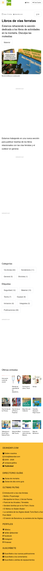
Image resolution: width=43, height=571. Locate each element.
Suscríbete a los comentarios (15, 556)
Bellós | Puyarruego (11, 496)
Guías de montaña (12, 478)
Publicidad (8, 466)
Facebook (8, 536)
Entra (27, 2)
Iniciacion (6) (9, 303)
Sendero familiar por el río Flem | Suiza (18, 505)
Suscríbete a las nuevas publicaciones (19, 553)
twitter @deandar (11, 532)
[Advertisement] (21, 111)
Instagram (8, 539)
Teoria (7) (7, 296)
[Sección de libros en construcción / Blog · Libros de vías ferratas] (21, 73)
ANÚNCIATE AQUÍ (19, 88)
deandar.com (18, 14)
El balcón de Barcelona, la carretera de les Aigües (23, 518)
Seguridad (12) (10, 290)
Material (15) (26, 290)
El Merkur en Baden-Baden (14, 508)
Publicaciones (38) (11, 310)
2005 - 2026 (9, 459)
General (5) (8, 276)
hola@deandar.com (12, 456)
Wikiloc (7, 529)
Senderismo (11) (27, 270)
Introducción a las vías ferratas (16, 493)
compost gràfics (10, 462)
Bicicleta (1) (23, 276)
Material (7, 42)
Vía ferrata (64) (9, 270)
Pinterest (7, 542)
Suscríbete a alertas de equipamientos (19, 560)
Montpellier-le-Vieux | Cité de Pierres (17, 499)
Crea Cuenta (37, 2)
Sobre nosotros (10, 453)
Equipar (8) (21, 296)
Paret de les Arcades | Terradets (16, 502)
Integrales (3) (25, 303)
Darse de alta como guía (14, 481)
